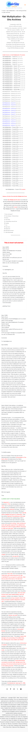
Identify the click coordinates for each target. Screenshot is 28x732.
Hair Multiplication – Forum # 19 (9, 91)
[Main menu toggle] (25, 4)
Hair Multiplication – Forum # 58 (10, 165)
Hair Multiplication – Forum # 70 (13, 189)
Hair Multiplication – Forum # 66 (10, 180)
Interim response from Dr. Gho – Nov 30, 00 (16, 33)
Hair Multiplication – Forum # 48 (10, 146)
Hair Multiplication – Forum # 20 (9, 93)
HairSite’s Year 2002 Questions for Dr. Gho (16, 42)
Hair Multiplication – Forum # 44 (10, 138)
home (4, 10)
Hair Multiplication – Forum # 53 (10, 155)
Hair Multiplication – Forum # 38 (10, 127)
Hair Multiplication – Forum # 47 (10, 144)
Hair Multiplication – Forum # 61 (10, 170)
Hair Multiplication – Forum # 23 (9, 99)
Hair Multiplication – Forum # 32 (9, 116)
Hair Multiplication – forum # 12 (11, 78)
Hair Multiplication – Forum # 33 (9, 118)
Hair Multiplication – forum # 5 (10, 64)
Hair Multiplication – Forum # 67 (10, 182)
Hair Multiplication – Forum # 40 (10, 131)
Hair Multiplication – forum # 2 (10, 58)
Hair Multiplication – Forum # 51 (10, 152)
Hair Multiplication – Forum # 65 (10, 178)
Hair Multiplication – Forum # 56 (10, 161)
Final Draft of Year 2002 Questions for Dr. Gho (16, 46)
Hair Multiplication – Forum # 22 (9, 97)
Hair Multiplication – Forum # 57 (10, 163)
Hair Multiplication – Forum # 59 (10, 167)
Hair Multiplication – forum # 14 (11, 81)
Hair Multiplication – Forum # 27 (9, 106)
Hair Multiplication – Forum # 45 (10, 140)
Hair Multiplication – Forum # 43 (10, 136)
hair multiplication (11, 10)
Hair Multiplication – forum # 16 (11, 85)
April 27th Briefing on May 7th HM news (16, 37)
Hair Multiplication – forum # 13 (11, 80)
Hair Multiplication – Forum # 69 (10, 185)
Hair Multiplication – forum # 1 (10, 56)
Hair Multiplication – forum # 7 (11, 68)
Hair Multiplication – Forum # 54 (10, 157)
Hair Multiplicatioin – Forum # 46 (10, 142)
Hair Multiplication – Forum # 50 (10, 150)
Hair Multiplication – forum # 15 (11, 83)
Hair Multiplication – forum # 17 (11, 87)
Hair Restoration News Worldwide (14, 8)
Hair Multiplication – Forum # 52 (10, 153)
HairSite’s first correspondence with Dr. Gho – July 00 (16, 28)
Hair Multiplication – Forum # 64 (10, 176)
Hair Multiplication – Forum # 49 (10, 148)
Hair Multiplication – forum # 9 (11, 72)
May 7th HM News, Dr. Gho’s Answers (16, 38)
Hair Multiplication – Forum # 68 (10, 184)
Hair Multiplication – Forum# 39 (10, 129)
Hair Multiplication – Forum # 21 (9, 95)
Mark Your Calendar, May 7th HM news (16, 35)
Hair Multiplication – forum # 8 (11, 70)
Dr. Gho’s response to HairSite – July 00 (16, 29)
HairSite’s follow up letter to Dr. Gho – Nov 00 (16, 31)
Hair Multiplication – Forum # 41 (10, 133)
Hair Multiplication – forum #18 (11, 89)
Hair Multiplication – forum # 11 (11, 76)
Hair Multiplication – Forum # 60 (10, 169)
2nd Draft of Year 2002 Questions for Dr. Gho (16, 44)
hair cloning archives (21, 10)
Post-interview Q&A (16, 40)
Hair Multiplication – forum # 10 (11, 74)
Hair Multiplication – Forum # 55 (10, 159)
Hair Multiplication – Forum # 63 (10, 174)
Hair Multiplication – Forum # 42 (10, 135)
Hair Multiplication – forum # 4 (10, 62)
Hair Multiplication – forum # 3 (10, 60)
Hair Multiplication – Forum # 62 (10, 172)
